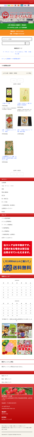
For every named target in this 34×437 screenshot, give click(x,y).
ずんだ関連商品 (5, 231)
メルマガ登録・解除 (27, 427)
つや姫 (29, 51)
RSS (2, 429)
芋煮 (26, 51)
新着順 (15, 73)
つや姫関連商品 (5, 228)
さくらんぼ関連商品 (6, 221)
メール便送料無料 (6, 218)
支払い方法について (6, 425)
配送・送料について (15, 425)
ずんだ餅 (17, 53)
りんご (12, 51)
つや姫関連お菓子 (16, 58)
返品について (22, 425)
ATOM (5, 429)
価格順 (11, 73)
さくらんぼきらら (19, 51)
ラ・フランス (6, 51)
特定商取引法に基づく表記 (7, 427)
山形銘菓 (8, 58)
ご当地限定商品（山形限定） (9, 234)
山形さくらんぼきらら (7, 237)
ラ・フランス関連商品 (7, 224)
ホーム (3, 58)
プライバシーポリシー (17, 427)
